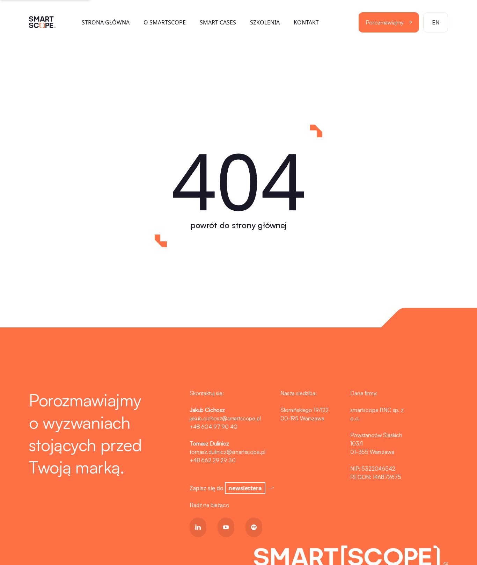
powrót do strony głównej (238, 225)
